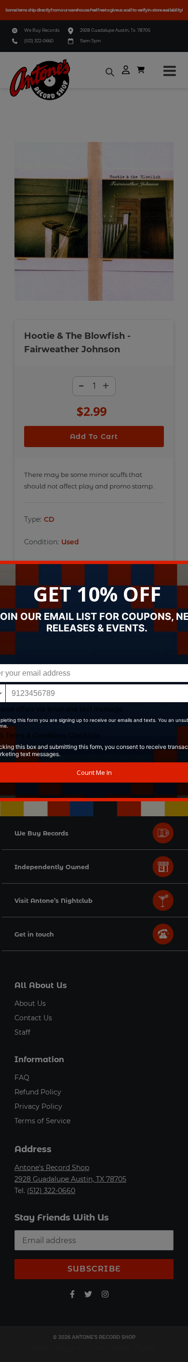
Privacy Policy (38, 1106)
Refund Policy (37, 1092)
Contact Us (33, 1018)
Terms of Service (42, 1121)
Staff (22, 1032)
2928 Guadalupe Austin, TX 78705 (70, 1179)
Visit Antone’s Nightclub (53, 900)
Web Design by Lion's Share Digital (94, 1348)
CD (49, 519)
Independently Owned (51, 867)
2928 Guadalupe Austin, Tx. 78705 (115, 30)
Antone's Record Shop (51, 1167)
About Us (30, 1003)
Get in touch (34, 934)
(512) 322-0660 (39, 40)
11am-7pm (90, 40)
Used (70, 542)
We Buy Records (41, 30)
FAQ (21, 1077)
